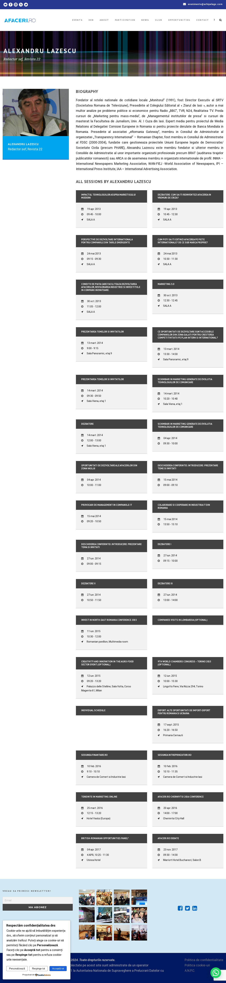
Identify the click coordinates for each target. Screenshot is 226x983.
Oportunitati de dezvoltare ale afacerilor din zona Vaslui (109, 467)
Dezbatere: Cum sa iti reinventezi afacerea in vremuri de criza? (184, 196)
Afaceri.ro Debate (168, 838)
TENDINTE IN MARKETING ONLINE (99, 796)
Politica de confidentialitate (204, 960)
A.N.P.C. (190, 970)
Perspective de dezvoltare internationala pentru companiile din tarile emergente (107, 241)
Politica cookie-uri (197, 965)
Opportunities (179, 20)
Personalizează (17, 968)
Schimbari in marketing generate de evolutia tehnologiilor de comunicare (185, 381)
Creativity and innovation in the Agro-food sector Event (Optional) (107, 663)
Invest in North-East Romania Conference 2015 (109, 619)
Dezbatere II (88, 583)
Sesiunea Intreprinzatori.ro (174, 754)
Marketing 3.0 (166, 284)
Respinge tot (38, 968)
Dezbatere (87, 423)
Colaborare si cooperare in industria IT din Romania (184, 506)
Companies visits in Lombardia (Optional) (182, 619)
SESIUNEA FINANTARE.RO (94, 754)
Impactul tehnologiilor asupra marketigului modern (108, 196)
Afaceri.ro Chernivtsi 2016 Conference (181, 796)
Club (158, 20)
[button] (215, 972)
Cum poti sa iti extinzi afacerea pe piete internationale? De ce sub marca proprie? (183, 241)
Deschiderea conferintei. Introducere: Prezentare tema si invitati (111, 546)
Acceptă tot (58, 968)
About (104, 20)
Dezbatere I (164, 544)
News (145, 20)
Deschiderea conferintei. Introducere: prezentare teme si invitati (188, 467)
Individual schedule (93, 710)
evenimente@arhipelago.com (205, 4)
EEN (91, 20)
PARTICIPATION (125, 20)
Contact (202, 20)
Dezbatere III (165, 583)
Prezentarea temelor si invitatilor (102, 331)
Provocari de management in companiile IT (106, 504)
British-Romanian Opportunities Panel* (105, 838)
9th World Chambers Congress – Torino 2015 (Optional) (184, 663)
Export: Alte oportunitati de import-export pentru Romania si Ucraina (184, 712)
